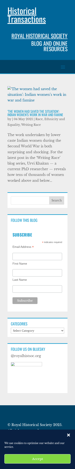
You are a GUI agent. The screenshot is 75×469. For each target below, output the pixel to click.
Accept (37, 459)
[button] (68, 435)
